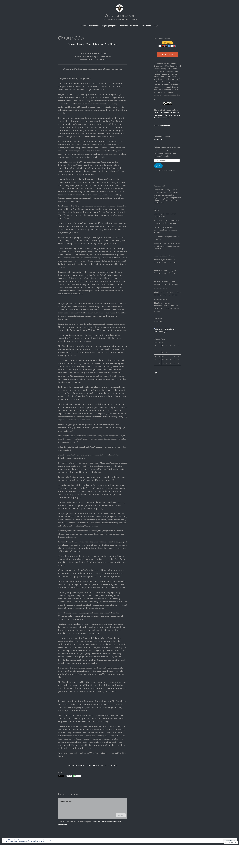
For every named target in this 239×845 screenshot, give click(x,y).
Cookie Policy (42, 841)
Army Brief (93, 26)
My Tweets (158, 140)
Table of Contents (94, 44)
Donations (134, 26)
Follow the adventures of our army (167, 147)
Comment (121, 815)
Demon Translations (119, 15)
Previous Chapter (76, 44)
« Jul (155, 373)
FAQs (155, 26)
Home (83, 26)
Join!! (158, 166)
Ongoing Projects (108, 26)
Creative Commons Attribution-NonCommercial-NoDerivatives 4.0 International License (167, 115)
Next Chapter (111, 44)
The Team (146, 26)
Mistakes (124, 26)
